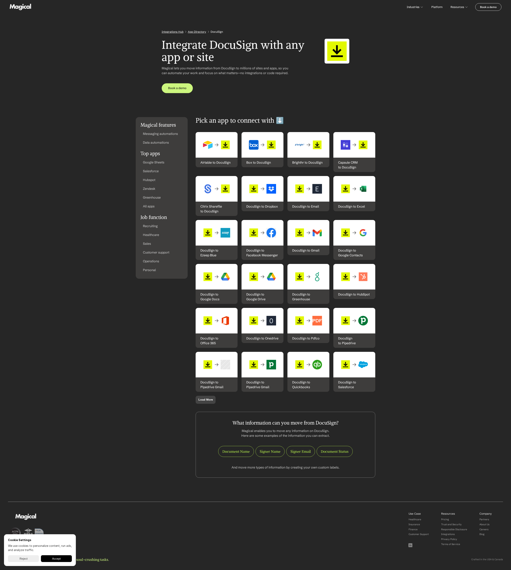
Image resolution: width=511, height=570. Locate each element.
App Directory (197, 32)
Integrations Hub (172, 32)
